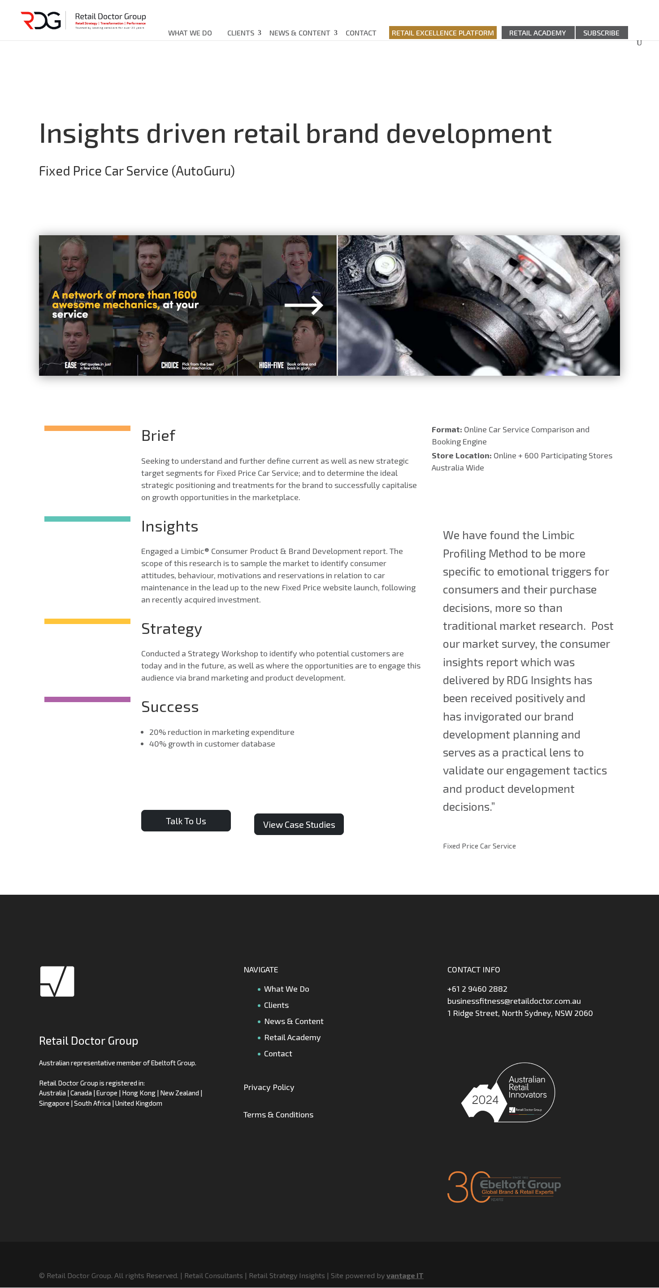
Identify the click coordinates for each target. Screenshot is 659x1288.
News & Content (299, 32)
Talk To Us (186, 820)
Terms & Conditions (278, 1114)
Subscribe (601, 32)
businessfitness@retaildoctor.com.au (514, 1001)
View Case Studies (299, 824)
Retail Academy (537, 32)
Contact (361, 32)
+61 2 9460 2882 (477, 988)
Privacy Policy (269, 1087)
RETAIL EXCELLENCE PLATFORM (443, 32)
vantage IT (405, 1275)
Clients (240, 32)
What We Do (190, 32)
